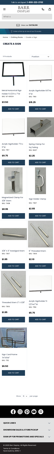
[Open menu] (4, 9)
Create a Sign (31, 37)
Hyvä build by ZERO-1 (11, 451)
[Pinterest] (27, 411)
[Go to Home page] (23, 9)
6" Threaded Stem (37, 251)
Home (5, 37)
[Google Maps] (40, 411)
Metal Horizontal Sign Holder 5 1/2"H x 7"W (11, 92)
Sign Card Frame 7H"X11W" (9, 356)
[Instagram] (20, 411)
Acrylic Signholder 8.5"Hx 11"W (40, 92)
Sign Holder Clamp (37, 199)
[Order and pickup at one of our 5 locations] (27, 31)
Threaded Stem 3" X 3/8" (13, 302)
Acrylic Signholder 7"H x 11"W (12, 145)
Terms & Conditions (11, 448)
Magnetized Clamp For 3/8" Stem (12, 199)
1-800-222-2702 (35, 2)
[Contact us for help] (43, 9)
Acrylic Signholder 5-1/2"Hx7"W (38, 303)
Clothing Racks (17, 37)
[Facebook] (13, 411)
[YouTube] (33, 411)
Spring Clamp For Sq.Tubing (37, 146)
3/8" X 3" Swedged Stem (13, 250)
